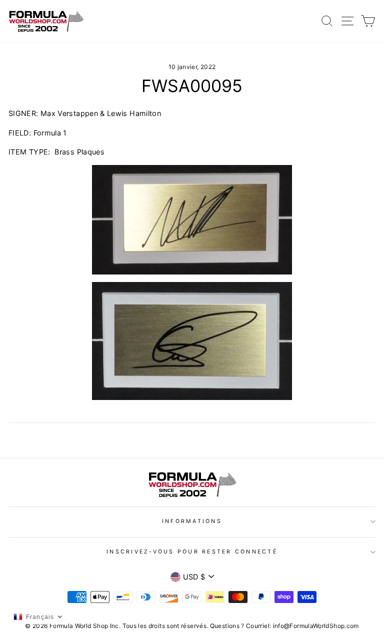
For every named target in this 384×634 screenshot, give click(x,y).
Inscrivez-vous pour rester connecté (192, 551)
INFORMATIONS (192, 521)
